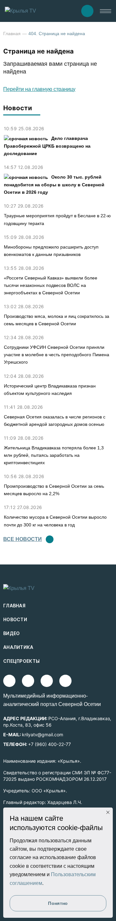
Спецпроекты (21, 661)
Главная (12, 33)
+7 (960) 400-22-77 (49, 744)
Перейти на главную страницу (39, 89)
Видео (11, 633)
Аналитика (18, 647)
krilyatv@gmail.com (42, 734)
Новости (15, 619)
